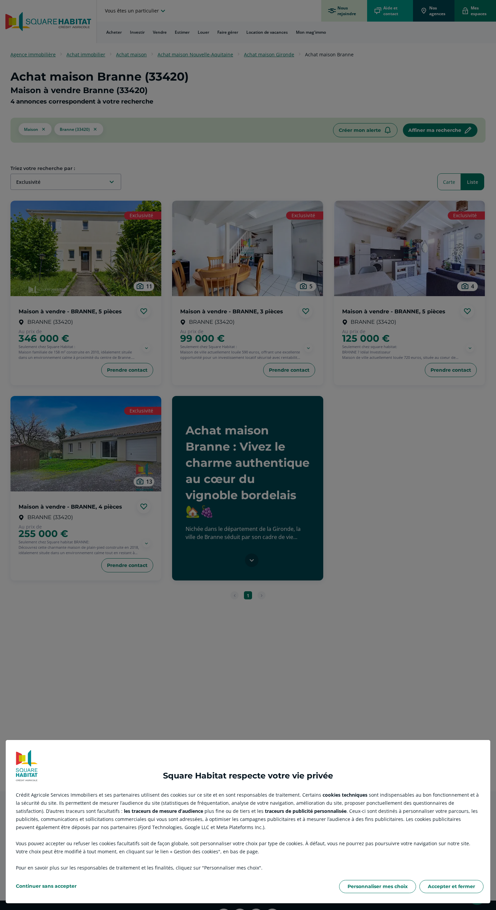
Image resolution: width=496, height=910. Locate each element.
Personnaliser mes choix (378, 886)
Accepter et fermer (451, 886)
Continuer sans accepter (46, 886)
